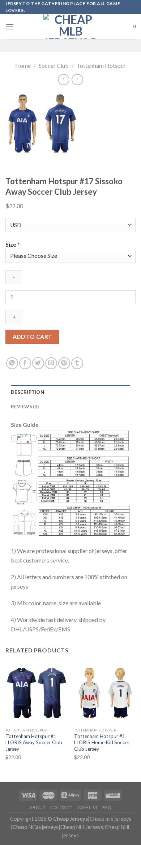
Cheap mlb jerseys (110, 819)
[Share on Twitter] (38, 363)
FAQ (107, 807)
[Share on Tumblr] (77, 363)
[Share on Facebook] (25, 363)
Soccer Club (54, 65)
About (37, 807)
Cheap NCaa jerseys (36, 827)
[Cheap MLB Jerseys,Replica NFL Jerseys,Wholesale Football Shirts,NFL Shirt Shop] (70, 26)
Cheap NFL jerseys (81, 827)
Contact (61, 807)
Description (27, 392)
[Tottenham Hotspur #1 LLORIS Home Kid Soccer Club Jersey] (105, 693)
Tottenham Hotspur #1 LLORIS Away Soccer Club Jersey (33, 742)
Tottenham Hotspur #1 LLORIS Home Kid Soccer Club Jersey (101, 742)
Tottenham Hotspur (101, 65)
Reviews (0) (25, 406)
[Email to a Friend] (51, 363)
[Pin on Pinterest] (64, 363)
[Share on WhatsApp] (12, 363)
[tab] (70, 392)
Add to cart (32, 336)
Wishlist (87, 807)
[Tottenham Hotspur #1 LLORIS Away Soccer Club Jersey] (36, 693)
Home (23, 65)
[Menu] (9, 27)
